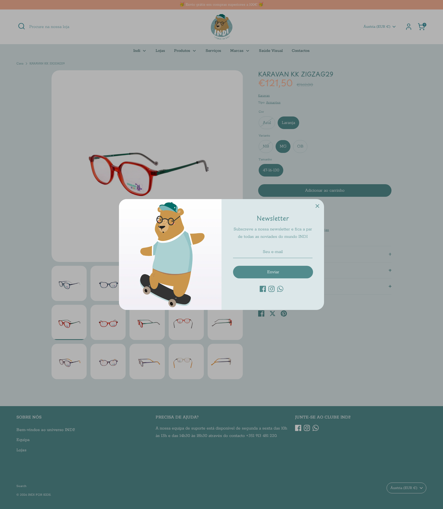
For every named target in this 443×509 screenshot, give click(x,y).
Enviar (273, 272)
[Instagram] (271, 289)
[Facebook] (263, 289)
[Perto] (317, 205)
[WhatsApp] (280, 289)
